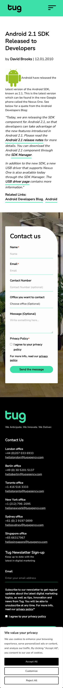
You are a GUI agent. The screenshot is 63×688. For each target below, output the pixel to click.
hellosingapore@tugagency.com (26, 542)
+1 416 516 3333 (16, 487)
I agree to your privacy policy (28, 347)
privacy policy (24, 609)
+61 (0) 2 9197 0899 (19, 521)
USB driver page (17, 181)
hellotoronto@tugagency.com (24, 491)
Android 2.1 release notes (24, 140)
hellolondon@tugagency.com (24, 457)
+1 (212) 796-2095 (18, 504)
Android (51, 199)
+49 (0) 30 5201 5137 (19, 470)
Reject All (31, 680)
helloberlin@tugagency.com (23, 474)
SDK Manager (21, 155)
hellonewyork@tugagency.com (25, 508)
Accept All (31, 661)
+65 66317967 (15, 538)
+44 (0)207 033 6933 (19, 453)
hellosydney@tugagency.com (24, 525)
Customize (31, 671)
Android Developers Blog (24, 199)
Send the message (31, 369)
